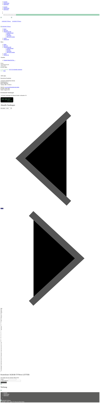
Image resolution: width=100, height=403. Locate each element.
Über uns (6, 30)
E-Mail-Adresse (4, 380)
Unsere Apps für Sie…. (9, 60)
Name (2, 379)
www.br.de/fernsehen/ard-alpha (11, 87)
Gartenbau (8, 35)
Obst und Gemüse (10, 36)
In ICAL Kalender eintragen (15, 69)
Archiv (5, 38)
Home (2, 63)
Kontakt (5, 1)
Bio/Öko (8, 34)
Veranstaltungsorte (5, 64)
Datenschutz (6, 3)
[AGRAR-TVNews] (11, 21)
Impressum (6, 4)
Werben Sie (6, 39)
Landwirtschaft (9, 33)
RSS (4, 70)
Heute (2, 208)
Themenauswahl (7, 31)
